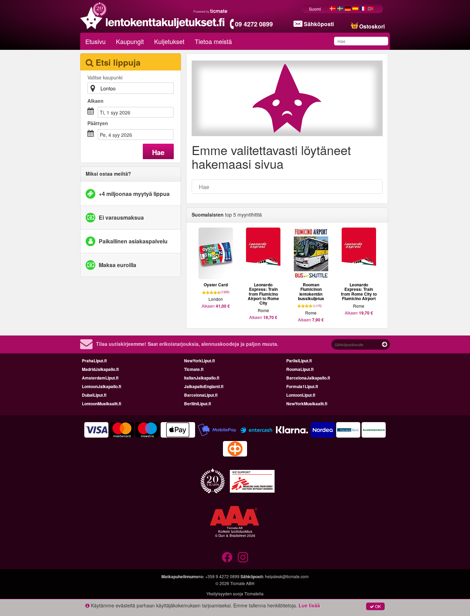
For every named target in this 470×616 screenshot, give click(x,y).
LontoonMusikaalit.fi (101, 403)
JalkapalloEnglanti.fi (203, 386)
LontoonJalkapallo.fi (101, 386)
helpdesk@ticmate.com (287, 576)
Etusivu (95, 41)
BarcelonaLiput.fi (200, 395)
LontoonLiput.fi (300, 395)
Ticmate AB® (242, 583)
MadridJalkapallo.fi (100, 369)
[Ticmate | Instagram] (243, 557)
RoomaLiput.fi (299, 369)
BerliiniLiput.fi (197, 403)
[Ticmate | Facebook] (227, 557)
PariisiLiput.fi (299, 361)
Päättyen (97, 123)
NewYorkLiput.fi (199, 361)
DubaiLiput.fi (94, 395)
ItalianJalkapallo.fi (201, 378)
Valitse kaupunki (104, 77)
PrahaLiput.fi (94, 361)
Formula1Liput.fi (302, 386)
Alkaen (95, 100)
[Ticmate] (210, 11)
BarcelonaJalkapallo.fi (308, 378)
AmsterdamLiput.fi (100, 378)
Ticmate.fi (193, 369)
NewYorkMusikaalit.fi (306, 403)
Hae (158, 152)
